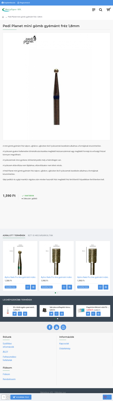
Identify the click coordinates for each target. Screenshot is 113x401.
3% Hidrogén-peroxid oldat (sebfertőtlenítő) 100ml (24, 307)
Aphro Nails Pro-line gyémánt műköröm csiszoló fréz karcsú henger (93, 277)
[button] (55, 292)
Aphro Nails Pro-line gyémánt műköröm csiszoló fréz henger (57, 277)
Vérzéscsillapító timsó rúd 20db (61, 307)
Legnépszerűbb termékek (17, 300)
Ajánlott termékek (14, 235)
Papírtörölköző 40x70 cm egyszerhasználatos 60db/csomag (97, 307)
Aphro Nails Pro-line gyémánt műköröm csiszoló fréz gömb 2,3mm (21, 277)
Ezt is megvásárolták (40, 235)
